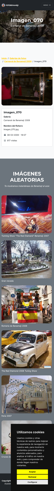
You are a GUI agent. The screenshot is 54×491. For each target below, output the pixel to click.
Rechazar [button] (32, 477)
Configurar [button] (32, 482)
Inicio (4, 58)
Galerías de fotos (18, 58)
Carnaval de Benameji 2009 (18, 61)
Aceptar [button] (32, 472)
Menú (45, 5)
